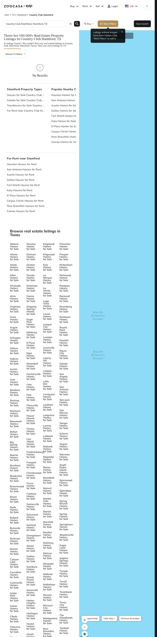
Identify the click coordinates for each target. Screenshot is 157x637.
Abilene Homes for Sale (14, 246)
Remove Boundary (130, 618)
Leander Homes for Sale (48, 340)
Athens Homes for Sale (14, 351)
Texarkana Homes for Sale (65, 594)
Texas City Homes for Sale (63, 606)
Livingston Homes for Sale (49, 397)
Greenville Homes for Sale (32, 592)
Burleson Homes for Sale (15, 541)
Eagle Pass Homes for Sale (31, 323)
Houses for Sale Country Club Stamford (26, 95)
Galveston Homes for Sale (32, 517)
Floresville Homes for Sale (32, 408)
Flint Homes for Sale (31, 397)
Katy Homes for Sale (63, 121)
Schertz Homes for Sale (63, 436)
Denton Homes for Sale (31, 267)
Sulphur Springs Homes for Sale (63, 562)
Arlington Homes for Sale (15, 340)
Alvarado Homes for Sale (15, 288)
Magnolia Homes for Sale (48, 459)
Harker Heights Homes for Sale (31, 604)
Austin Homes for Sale (64, 105)
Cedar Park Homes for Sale (14, 597)
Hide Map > (109, 618)
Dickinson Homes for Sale (32, 288)
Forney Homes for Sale (31, 431)
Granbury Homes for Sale (32, 569)
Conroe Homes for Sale (65, 141)
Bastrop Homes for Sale (14, 403)
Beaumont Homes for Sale (16, 424)
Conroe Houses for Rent (21, 211)
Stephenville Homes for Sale (66, 537)
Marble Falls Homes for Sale (47, 502)
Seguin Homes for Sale (63, 446)
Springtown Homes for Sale (66, 527)
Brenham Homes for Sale (15, 468)
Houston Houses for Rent (22, 164)
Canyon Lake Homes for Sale (14, 563)
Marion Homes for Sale (47, 514)
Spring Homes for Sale (63, 516)
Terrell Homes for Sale (63, 584)
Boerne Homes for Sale (14, 457)
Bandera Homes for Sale (15, 392)
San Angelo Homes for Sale (63, 378)
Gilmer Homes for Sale (31, 548)
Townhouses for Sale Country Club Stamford (26, 105)
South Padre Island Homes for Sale (63, 469)
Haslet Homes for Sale (31, 626)
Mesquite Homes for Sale (48, 566)
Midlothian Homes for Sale (49, 587)
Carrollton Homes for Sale (15, 575)
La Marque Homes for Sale (47, 279)
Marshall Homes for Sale (48, 524)
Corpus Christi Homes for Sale (69, 131)
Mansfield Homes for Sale (48, 480)
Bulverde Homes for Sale (15, 531)
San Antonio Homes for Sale (68, 100)
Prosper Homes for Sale (63, 257)
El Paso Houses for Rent (21, 195)
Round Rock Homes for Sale (63, 331)
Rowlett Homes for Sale (64, 343)
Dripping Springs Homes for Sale (31, 310)
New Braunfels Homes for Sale (69, 136)
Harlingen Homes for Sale (32, 616)
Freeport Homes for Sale (31, 465)
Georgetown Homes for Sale (34, 538)
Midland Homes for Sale (47, 577)
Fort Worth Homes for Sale (67, 115)
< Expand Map (91, 618)
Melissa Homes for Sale (47, 556)
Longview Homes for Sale (48, 418)
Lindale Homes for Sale (47, 373)
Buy (72, 6)
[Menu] (147, 6)
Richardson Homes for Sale (65, 267)
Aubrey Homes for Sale (14, 361)
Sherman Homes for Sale (64, 457)
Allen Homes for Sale (14, 278)
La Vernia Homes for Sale (47, 292)
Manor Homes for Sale (47, 470)
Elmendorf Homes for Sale (32, 366)
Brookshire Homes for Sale (16, 478)
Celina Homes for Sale (14, 608)
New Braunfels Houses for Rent (25, 205)
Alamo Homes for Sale (14, 257)
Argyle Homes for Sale (14, 330)
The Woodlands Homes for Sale (66, 619)
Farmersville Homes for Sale (34, 376)
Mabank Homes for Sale (47, 449)
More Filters (110, 23)
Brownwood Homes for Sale (17, 489)
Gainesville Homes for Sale (33, 507)
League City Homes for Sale (47, 328)
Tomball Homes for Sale (64, 631)
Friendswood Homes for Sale (34, 475)
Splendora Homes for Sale (65, 493)
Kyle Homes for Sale (47, 267)
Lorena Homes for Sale (47, 428)
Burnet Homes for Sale (14, 551)
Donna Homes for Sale (31, 299)
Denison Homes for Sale (31, 257)
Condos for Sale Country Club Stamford (26, 100)
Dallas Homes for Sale (64, 110)
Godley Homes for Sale (31, 559)
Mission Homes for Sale (47, 597)
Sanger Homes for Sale (63, 426)
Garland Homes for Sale (31, 527)
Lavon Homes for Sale (47, 316)
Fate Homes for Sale (31, 387)
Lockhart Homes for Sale (48, 407)
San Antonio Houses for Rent (24, 169)
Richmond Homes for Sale (65, 278)
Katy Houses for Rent (19, 190)
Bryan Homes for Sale (14, 499)
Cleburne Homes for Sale (15, 629)
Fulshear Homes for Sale (31, 496)
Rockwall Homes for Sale (64, 299)
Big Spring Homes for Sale (14, 446)
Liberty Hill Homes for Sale (47, 362)
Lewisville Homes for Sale (48, 350)
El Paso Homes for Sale (65, 126)
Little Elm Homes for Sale (47, 385)
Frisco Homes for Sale (31, 486)
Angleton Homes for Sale (15, 309)
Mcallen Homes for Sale (47, 535)
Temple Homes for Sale (63, 573)
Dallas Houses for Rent (20, 179)
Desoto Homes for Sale (31, 278)
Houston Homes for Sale (65, 95)
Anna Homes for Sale (14, 319)
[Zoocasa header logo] (18, 6)
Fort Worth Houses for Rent (23, 185)
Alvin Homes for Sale (14, 299)
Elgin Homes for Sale (31, 356)
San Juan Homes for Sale (64, 402)
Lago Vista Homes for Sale (47, 304)
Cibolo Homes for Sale (14, 619)
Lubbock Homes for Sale (48, 438)
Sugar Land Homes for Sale (63, 549)
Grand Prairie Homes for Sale (31, 581)
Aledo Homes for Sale (14, 267)
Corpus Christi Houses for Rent (25, 200)
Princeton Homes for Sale (64, 246)
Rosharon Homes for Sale (64, 319)
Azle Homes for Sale (14, 382)
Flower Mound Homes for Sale (31, 419)
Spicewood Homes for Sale (65, 483)
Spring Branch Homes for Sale (63, 505)
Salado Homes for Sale (63, 366)
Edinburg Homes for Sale (32, 335)
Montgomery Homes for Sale (50, 621)
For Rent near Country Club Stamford (26, 110)
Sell (98, 6)
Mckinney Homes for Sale (48, 545)
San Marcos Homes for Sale (63, 414)
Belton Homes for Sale (14, 434)
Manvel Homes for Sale (47, 491)
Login (115, 6)
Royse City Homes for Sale (63, 354)
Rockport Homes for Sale (64, 288)
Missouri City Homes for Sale (48, 609)
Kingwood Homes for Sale (49, 257)
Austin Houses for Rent (20, 174)
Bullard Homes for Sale (14, 520)
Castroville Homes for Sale (16, 585)
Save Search (142, 23)
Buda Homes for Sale (14, 510)
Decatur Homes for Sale (31, 246)
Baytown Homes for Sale (15, 413)
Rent (85, 6)
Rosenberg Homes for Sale (65, 309)
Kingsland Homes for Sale (48, 246)
